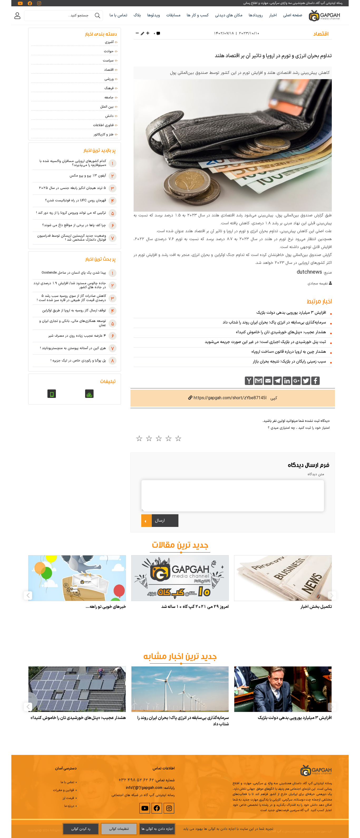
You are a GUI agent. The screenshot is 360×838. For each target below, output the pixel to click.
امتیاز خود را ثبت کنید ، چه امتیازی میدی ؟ (299, 428)
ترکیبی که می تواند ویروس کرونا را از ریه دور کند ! (71, 213)
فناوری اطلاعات (104, 125)
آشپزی (110, 42)
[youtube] (144, 808)
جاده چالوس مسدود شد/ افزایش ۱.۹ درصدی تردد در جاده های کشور (69, 286)
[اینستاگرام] (168, 808)
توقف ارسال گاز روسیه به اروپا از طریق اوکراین (74, 311)
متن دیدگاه (316, 474)
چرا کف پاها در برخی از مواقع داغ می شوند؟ (74, 225)
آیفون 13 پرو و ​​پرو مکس (88, 176)
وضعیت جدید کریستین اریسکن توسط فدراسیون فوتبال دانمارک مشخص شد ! (71, 238)
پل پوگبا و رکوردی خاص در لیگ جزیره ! (78, 361)
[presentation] (332, 595)
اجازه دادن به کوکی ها (157, 829)
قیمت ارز (68, 798)
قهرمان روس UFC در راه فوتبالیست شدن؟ (75, 201)
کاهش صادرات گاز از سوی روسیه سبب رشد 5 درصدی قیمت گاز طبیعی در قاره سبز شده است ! (71, 298)
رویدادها (256, 15)
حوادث (109, 51)
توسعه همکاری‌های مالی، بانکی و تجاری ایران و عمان (72, 323)
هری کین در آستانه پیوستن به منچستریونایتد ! (73, 348)
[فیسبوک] (156, 808)
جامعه (109, 97)
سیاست (109, 60)
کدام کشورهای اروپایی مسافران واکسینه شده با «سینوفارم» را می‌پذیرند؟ (73, 163)
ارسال (160, 520)
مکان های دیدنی (228, 15)
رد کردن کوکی (80, 829)
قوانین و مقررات (63, 790)
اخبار (273, 15)
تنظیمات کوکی (119, 829)
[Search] (97, 16)
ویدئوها (153, 15)
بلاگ (137, 15)
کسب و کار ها (198, 15)
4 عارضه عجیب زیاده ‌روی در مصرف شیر (77, 336)
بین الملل (107, 106)
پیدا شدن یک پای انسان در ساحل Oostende (74, 273)
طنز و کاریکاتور (104, 134)
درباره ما (69, 806)
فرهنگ (109, 88)
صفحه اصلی (292, 15)
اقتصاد (321, 33)
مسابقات (173, 15)
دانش (110, 116)
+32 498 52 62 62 (136, 780)
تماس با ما (118, 15)
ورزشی (109, 79)
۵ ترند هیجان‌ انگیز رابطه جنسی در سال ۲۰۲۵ (72, 188)
